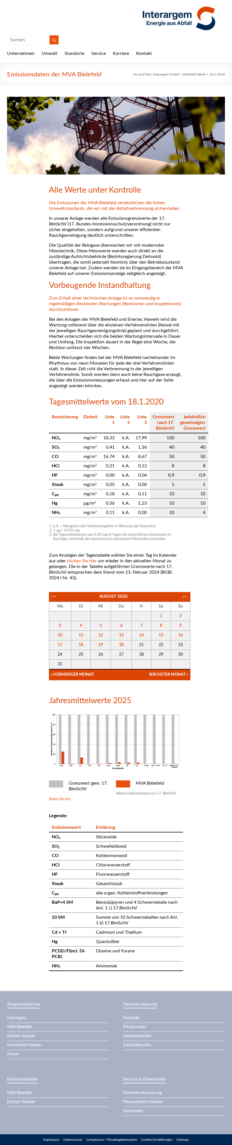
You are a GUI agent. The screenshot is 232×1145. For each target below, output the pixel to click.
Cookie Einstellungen (157, 1139)
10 (60, 635)
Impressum (51, 1139)
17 (60, 645)
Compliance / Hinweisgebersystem (111, 1139)
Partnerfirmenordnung (142, 1093)
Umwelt (49, 53)
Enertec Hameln (21, 1036)
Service (98, 53)
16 (180, 635)
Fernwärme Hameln (24, 1045)
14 (141, 635)
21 (141, 645)
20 (121, 645)
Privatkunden (134, 1027)
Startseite (131, 1018)
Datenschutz (72, 1139)
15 (161, 635)
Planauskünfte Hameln (142, 1102)
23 (180, 645)
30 (180, 655)
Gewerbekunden (137, 1036)
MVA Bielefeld (19, 1027)
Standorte (74, 53)
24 (60, 655)
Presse (12, 1054)
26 (100, 655)
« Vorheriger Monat (72, 675)
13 (121, 635)
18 (81, 645)
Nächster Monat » (168, 675)
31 (60, 664)
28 (141, 655)
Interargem (16, 1018)
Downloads (133, 1111)
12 (100, 635)
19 (100, 645)
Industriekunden (137, 1045)
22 (161, 645)
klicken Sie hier (82, 561)
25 (81, 655)
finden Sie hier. (60, 799)
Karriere (121, 53)
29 (161, 655)
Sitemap (183, 1139)
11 (81, 635)
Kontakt (144, 53)
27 (121, 655)
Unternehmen (21, 53)
